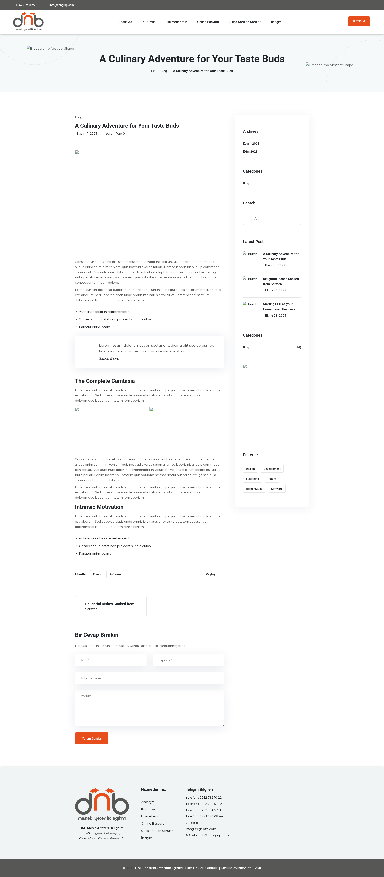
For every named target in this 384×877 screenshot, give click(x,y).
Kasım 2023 (251, 143)
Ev (153, 71)
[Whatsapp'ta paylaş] (222, 574)
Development (272, 468)
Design (250, 468)
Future (97, 574)
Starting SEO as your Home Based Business (279, 306)
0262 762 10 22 (25, 5)
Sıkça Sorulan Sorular (245, 22)
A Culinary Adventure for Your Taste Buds (281, 256)
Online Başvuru (208, 22)
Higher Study (254, 488)
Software (115, 574)
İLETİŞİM (359, 21)
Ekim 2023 (250, 151)
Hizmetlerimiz (177, 22)
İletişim (276, 22)
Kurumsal (149, 22)
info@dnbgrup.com (61, 5)
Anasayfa (125, 22)
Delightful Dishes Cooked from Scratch (281, 281)
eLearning (252, 478)
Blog (164, 71)
